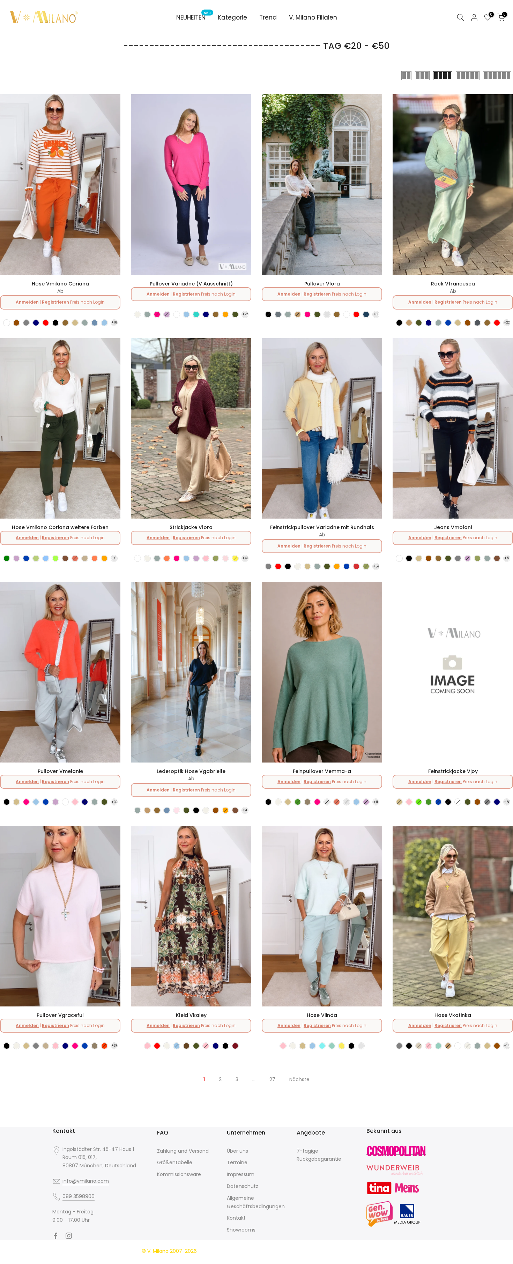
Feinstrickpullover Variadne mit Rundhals (322, 527)
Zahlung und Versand (183, 1150)
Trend (268, 17)
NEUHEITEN (193, 17)
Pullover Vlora (322, 283)
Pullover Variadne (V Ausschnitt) (191, 283)
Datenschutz (242, 1186)
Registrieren (55, 302)
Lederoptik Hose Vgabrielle (191, 771)
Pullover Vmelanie (60, 771)
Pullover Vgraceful (60, 1015)
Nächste (299, 1079)
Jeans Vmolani (453, 527)
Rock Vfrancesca (453, 283)
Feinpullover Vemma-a (322, 771)
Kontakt (236, 1217)
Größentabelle (174, 1162)
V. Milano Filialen (313, 17)
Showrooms (241, 1229)
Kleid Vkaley (191, 1015)
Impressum (240, 1174)
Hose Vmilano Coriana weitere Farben (60, 527)
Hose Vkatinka (452, 1015)
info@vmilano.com (85, 1180)
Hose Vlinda (322, 1015)
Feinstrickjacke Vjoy (453, 771)
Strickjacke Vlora (191, 527)
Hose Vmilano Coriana (60, 283)
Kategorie (232, 17)
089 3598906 (78, 1196)
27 (272, 1079)
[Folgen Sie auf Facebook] (55, 1236)
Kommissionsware (179, 1174)
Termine (237, 1162)
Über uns (237, 1150)
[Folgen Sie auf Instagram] (69, 1236)
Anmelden (27, 302)
